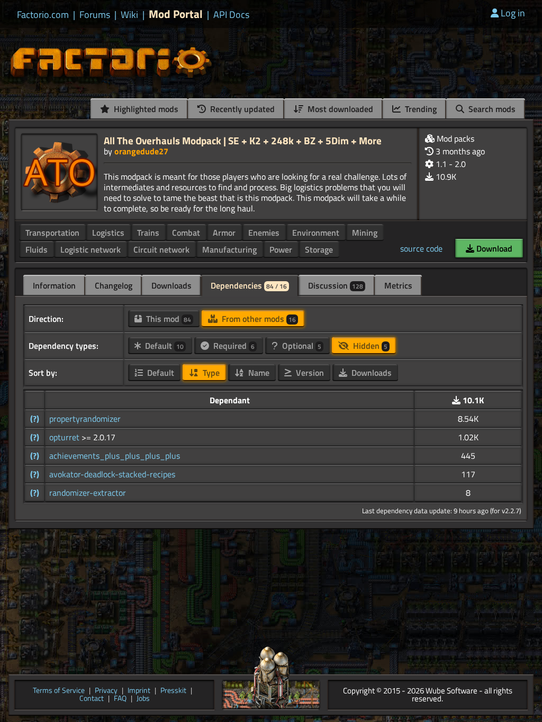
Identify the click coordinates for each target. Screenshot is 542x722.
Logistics (108, 232)
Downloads (171, 285)
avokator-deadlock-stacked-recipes (112, 474)
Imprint (139, 691)
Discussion (335, 285)
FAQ (120, 699)
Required (233, 345)
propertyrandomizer (85, 418)
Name (257, 372)
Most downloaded (339, 109)
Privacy (106, 691)
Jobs (143, 699)
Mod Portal (176, 14)
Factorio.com (43, 15)
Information (54, 285)
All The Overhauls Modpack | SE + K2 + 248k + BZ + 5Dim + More (243, 140)
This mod (167, 318)
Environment (315, 232)
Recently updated (241, 109)
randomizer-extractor (87, 492)
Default (163, 345)
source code (421, 248)
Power (280, 249)
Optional (300, 345)
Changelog (113, 285)
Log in (513, 13)
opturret (65, 437)
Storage (319, 249)
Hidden (369, 345)
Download (493, 248)
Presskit (173, 691)
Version (309, 372)
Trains (148, 232)
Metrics (398, 285)
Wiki (129, 15)
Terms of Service (59, 691)
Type (210, 372)
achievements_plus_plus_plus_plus (114, 455)
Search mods (491, 109)
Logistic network (90, 249)
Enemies (263, 232)
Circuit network (161, 249)
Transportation (52, 232)
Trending (420, 109)
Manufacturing (229, 249)
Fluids (36, 249)
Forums (94, 15)
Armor (224, 232)
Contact (91, 699)
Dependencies (249, 285)
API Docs (231, 15)
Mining (364, 232)
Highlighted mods (145, 109)
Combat (186, 232)
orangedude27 (141, 151)
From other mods (258, 318)
